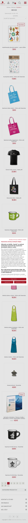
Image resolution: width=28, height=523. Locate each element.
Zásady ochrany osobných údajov (17, 239)
